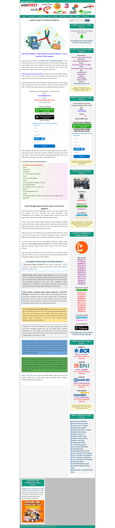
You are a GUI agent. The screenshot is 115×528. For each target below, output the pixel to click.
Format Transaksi (52, 16)
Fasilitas (77, 16)
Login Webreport (77, 449)
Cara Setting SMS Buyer (80, 447)
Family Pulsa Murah (27, 1)
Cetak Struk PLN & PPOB (80, 451)
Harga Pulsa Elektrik (79, 428)
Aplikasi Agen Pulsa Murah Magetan (44, 20)
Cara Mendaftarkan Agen (80, 463)
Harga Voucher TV (78, 434)
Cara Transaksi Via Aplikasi (81, 457)
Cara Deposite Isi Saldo (80, 423)
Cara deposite (41, 16)
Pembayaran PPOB (78, 442)
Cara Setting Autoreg (79, 444)
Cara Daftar (31, 16)
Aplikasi (71, 16)
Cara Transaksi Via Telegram (82, 453)
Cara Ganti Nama (78, 461)
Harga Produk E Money (80, 438)
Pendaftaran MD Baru (79, 421)
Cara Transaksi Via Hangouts (82, 455)
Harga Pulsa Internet (79, 432)
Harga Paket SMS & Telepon (81, 430)
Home (24, 16)
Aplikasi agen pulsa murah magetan (32, 375)
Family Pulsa (53, 526)
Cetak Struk (85, 16)
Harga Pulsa (63, 16)
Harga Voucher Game (79, 436)
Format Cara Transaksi (80, 425)
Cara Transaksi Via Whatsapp (82, 459)
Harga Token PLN (78, 440)
